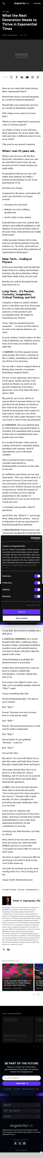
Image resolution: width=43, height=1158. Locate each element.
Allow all (21, 612)
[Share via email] (32, 77)
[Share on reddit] (27, 77)
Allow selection (21, 618)
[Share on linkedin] (22, 77)
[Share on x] (11, 77)
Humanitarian (31, 890)
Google (20, 890)
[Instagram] (24, 1143)
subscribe (37, 3)
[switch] (37, 583)
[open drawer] (4, 3)
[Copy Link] (38, 77)
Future (5, 12)
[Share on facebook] (16, 77)
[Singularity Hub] (21, 3)
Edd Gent (39, 988)
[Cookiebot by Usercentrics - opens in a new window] (30, 538)
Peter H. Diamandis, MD (9, 35)
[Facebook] (15, 1143)
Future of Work (9, 890)
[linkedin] (8, 949)
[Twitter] (20, 1143)
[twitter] (4, 949)
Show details (31, 605)
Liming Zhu (7, 988)
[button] (21, 1105)
